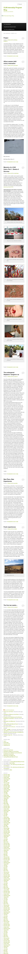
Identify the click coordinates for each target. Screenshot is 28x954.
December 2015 (7, 891)
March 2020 (6, 826)
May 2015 (5, 901)
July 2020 (5, 825)
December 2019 (7, 831)
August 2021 (6, 811)
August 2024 (6, 780)
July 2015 (5, 898)
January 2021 (6, 817)
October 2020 (6, 821)
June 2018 (6, 853)
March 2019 (6, 842)
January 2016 (6, 890)
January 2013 (6, 939)
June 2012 (6, 949)
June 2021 (6, 814)
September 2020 (7, 822)
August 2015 (6, 897)
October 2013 (6, 927)
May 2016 (5, 884)
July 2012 (5, 947)
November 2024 (7, 776)
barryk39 (16, 65)
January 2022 (6, 804)
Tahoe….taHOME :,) (7, 729)
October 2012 (6, 943)
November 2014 (7, 909)
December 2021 (7, 806)
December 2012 (7, 940)
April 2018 (6, 855)
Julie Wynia (16, 173)
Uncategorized (10, 56)
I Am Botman (6, 730)
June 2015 (6, 899)
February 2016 (6, 888)
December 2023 (7, 785)
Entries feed (6, 742)
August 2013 (6, 929)
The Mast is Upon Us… (8, 735)
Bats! (11, 769)
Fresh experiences (10, 527)
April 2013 (6, 935)
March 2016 (6, 887)
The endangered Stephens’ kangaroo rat (11, 373)
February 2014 (6, 921)
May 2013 (5, 934)
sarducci (16, 607)
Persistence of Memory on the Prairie (11, 714)
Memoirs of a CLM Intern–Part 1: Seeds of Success (11, 169)
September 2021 (7, 810)
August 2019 (6, 836)
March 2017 (6, 870)
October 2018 (6, 847)
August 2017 (6, 864)
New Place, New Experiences (9, 480)
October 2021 (6, 809)
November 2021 (7, 807)
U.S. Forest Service (7, 24)
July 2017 (5, 865)
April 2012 (6, 951)
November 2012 (7, 942)
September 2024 (7, 778)
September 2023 (7, 789)
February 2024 (6, 782)
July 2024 (5, 781)
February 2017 (6, 872)
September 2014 (7, 912)
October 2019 (6, 833)
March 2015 (6, 903)
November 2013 (7, 925)
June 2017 (6, 866)
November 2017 (7, 859)
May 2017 (5, 868)
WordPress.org (7, 745)
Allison (15, 529)
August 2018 (6, 850)
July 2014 (5, 914)
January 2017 (6, 873)
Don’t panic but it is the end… (10, 726)
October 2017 (6, 861)
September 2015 (7, 895)
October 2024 (6, 777)
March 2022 (6, 803)
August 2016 (6, 880)
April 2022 (6, 802)
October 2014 (6, 910)
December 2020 (7, 818)
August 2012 (6, 946)
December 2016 (7, 875)
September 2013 (7, 928)
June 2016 (6, 883)
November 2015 (7, 892)
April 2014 (6, 918)
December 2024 (7, 774)
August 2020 (6, 824)
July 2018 (5, 851)
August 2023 (6, 791)
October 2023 (6, 788)
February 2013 (6, 938)
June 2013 (6, 932)
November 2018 (7, 846)
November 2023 (7, 787)
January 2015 (6, 906)
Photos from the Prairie (8, 711)
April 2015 (6, 902)
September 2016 (7, 879)
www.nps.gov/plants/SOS (8, 187)
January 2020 (6, 829)
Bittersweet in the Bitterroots (9, 721)
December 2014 (7, 907)
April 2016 (6, 886)
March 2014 (6, 920)
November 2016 (7, 876)
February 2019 (6, 843)
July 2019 (5, 837)
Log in (5, 741)
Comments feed (7, 743)
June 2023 (6, 793)
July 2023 (5, 792)
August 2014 (6, 913)
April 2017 (6, 869)
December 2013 (7, 924)
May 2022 (5, 800)
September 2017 (7, 862)
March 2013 (6, 936)
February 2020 (6, 828)
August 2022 (6, 798)
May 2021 (5, 815)
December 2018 (7, 844)
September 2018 (7, 848)
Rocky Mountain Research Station (10, 26)
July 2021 (5, 813)
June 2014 (6, 916)
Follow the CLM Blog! (9, 710)
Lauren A (16, 376)
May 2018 (5, 854)
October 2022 (6, 795)
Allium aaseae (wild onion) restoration (10, 62)
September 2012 (7, 945)
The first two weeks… (11, 605)
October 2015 (6, 894)
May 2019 (5, 840)
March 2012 (6, 953)
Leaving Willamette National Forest (11, 724)
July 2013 (5, 931)
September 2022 (7, 796)
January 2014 (6, 923)
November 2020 (7, 820)
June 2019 (6, 839)
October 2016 (6, 877)
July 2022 (5, 799)
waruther (16, 483)
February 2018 (6, 857)
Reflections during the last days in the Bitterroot (13, 732)
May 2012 (5, 950)
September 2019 (7, 835)
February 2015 (6, 905)
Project (6, 38)
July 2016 (5, 881)
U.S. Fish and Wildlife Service (9, 29)
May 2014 (5, 917)
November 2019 (7, 832)
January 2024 (6, 784)
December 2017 (7, 858)
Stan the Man (12, 763)
